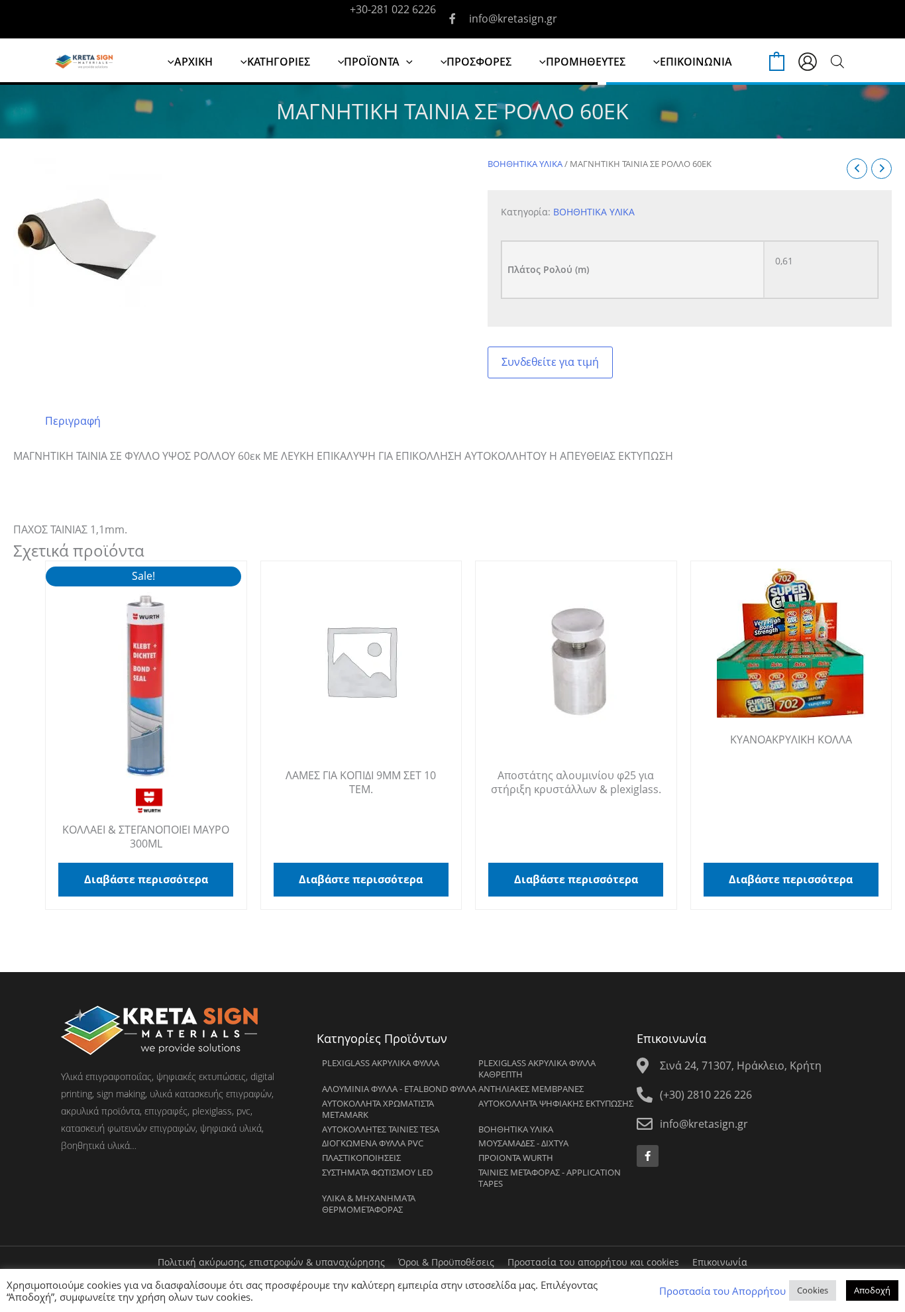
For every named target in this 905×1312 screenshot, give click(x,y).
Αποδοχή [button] (872, 1290)
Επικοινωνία (719, 1262)
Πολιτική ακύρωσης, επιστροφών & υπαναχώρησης (271, 1262)
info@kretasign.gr (513, 18)
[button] (406, 61)
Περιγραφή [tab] (73, 420)
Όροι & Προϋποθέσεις (446, 1262)
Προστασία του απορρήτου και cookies (593, 1262)
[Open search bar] (837, 61)
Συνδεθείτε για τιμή (550, 362)
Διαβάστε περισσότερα (146, 879)
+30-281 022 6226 (393, 9)
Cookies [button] (812, 1290)
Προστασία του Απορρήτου (722, 1291)
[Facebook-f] (648, 1156)
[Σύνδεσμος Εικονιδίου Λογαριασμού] (808, 62)
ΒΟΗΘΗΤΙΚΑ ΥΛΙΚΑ (525, 164)
